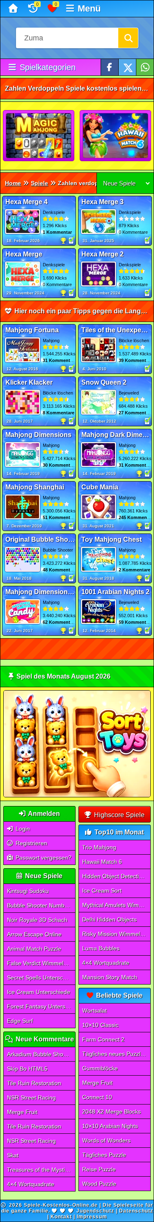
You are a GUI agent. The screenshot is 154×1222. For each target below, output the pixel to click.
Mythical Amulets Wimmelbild (116, 905)
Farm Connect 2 (103, 1039)
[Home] (14, 8)
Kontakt (61, 1217)
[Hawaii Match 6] (115, 136)
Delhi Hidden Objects (109, 919)
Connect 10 (97, 1097)
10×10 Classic (100, 1025)
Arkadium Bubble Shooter (40, 1054)
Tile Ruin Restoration (34, 1083)
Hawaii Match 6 (102, 861)
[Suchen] (128, 38)
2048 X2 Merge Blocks (111, 1111)
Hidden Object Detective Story (116, 876)
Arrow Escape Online (34, 934)
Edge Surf (20, 1021)
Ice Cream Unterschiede (38, 992)
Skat (12, 1155)
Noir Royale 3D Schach (37, 919)
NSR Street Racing (31, 1097)
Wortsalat (94, 1010)
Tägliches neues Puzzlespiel (116, 1053)
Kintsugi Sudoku (28, 891)
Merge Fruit (22, 1112)
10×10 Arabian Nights (110, 1126)
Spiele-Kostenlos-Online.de (61, 1205)
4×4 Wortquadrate (30, 1184)
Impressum (92, 1217)
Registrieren (30, 843)
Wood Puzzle (99, 1183)
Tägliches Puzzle (104, 1155)
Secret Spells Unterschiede (41, 977)
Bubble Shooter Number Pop (41, 905)
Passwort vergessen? (42, 857)
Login (22, 828)
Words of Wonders (106, 1140)
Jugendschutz (95, 1211)
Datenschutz (136, 1211)
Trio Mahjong (99, 847)
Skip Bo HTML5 (27, 1068)
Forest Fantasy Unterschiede (41, 1006)
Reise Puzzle (99, 1169)
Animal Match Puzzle (34, 948)
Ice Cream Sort (102, 890)
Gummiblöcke (100, 1068)
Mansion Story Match (109, 977)
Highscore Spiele (118, 814)
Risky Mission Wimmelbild (115, 934)
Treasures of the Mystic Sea (41, 1169)
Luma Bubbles (101, 948)
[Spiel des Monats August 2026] (76, 795)
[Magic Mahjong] (39, 136)
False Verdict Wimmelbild (39, 963)
